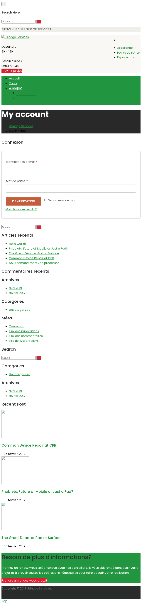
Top (4, 601)
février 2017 (17, 293)
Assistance (125, 48)
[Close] (3, 4)
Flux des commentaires (26, 336)
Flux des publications (24, 331)
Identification (23, 201)
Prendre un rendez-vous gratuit (24, 580)
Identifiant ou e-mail (22, 162)
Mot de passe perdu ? (21, 209)
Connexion (16, 326)
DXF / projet (13, 71)
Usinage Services (21, 126)
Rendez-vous (26, 98)
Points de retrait (129, 52)
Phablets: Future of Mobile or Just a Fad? (38, 248)
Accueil (14, 78)
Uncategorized (19, 310)
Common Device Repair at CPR (31, 258)
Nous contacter (27, 93)
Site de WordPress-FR (24, 341)
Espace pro (125, 57)
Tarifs (13, 83)
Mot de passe (17, 181)
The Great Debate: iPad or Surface (34, 253)
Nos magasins (26, 102)
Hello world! (17, 244)
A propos (15, 88)
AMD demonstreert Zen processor (34, 263)
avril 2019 (15, 288)
